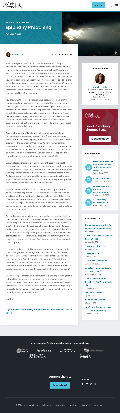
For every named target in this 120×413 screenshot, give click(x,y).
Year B (9, 313)
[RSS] (95, 384)
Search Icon (110, 5)
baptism (15, 309)
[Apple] (91, 384)
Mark (57, 309)
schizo (69, 309)
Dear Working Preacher (31, 309)
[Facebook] (83, 384)
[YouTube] (87, 384)
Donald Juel (49, 309)
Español (86, 405)
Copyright (60, 405)
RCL (63, 309)
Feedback (99, 405)
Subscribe (46, 405)
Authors (73, 405)
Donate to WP (60, 385)
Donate (98, 5)
